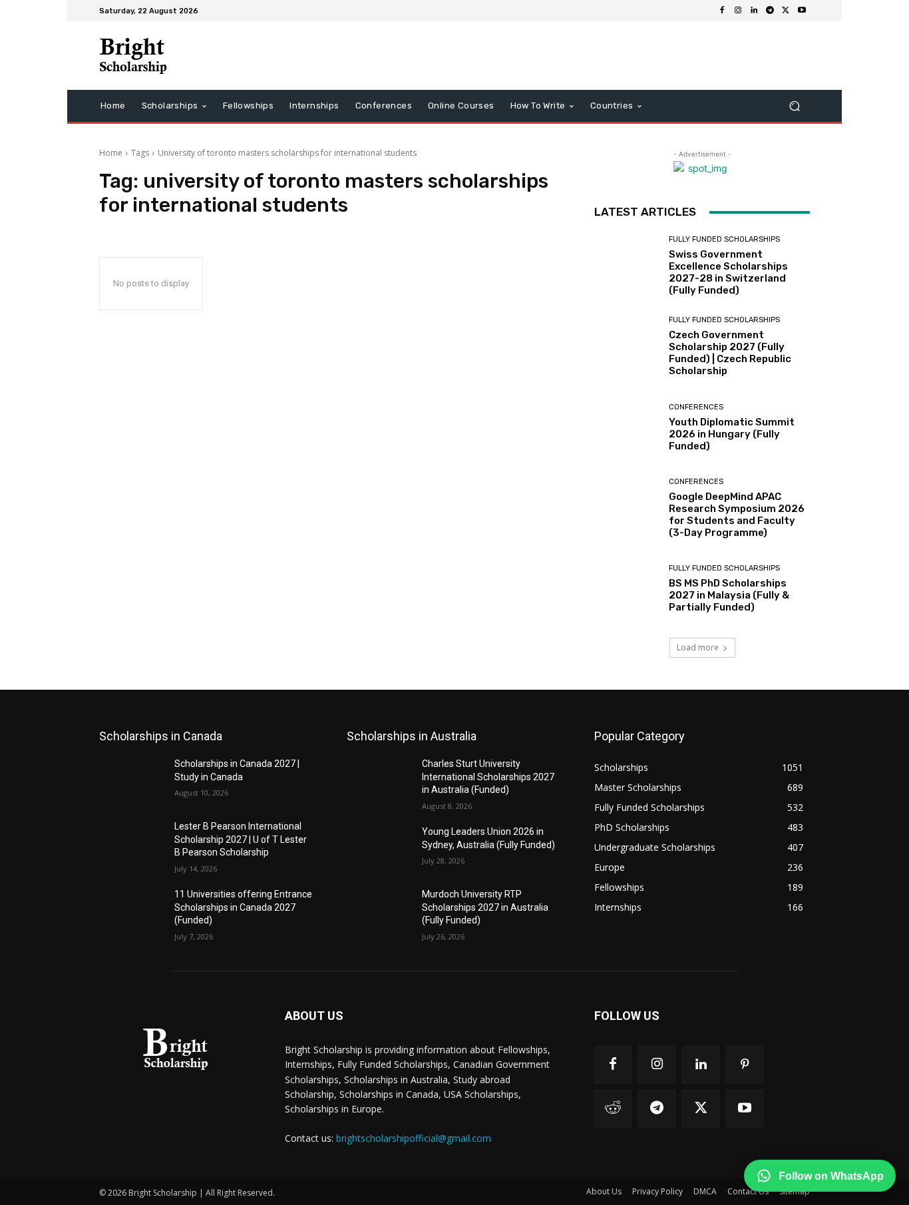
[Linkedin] (754, 11)
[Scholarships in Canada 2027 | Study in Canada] (131, 780)
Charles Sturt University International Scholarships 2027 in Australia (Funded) (488, 776)
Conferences (696, 407)
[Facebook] (722, 11)
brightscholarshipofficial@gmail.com (413, 1138)
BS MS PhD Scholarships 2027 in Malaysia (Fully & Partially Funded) (729, 595)
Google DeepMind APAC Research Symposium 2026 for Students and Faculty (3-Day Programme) (737, 515)
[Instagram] (738, 11)
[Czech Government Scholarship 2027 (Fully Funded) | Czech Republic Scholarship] (626, 346)
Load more (698, 647)
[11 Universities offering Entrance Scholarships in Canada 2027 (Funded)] (131, 910)
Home (110, 152)
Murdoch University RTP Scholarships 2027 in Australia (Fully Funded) (485, 907)
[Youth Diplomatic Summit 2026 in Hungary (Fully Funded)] (626, 427)
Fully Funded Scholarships (724, 239)
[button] (794, 106)
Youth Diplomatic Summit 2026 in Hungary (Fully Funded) (732, 434)
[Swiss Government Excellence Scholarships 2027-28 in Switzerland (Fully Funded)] (626, 266)
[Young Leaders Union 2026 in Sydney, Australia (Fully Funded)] (379, 848)
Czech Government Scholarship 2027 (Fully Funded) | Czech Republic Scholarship (730, 353)
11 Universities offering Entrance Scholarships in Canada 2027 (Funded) (243, 907)
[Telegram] (770, 11)
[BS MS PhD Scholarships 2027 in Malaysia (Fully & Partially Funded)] (626, 589)
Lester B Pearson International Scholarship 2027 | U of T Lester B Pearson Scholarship (240, 839)
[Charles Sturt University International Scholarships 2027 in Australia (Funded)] (379, 780)
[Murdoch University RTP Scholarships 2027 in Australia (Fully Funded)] (379, 910)
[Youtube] (802, 11)
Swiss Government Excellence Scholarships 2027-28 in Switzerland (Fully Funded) (728, 272)
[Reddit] (613, 1108)
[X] (786, 11)
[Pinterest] (744, 1064)
